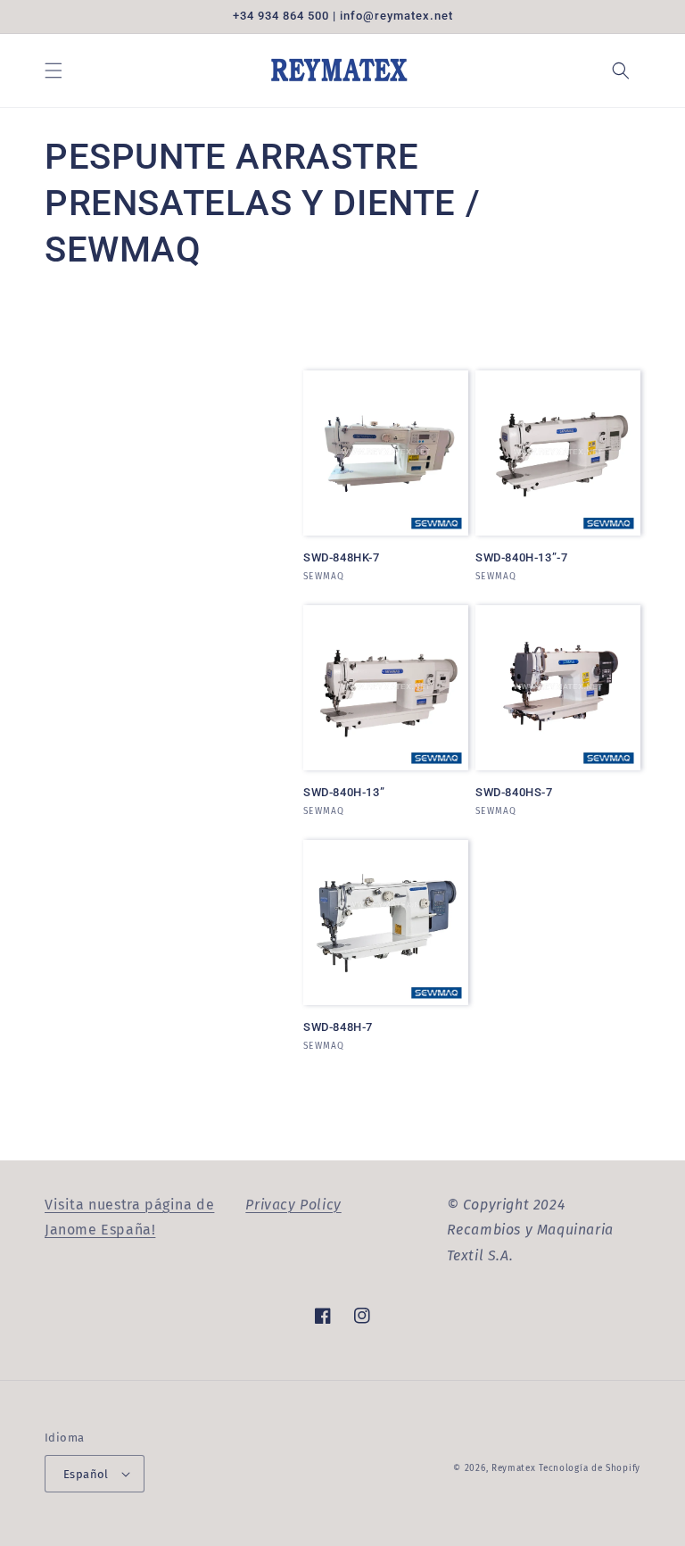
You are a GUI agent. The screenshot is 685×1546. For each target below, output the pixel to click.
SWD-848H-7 (338, 1027)
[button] (53, 70)
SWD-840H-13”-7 (521, 557)
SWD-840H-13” (343, 792)
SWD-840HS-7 (514, 792)
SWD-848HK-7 (341, 557)
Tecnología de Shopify (589, 1468)
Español (86, 1474)
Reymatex (513, 1468)
